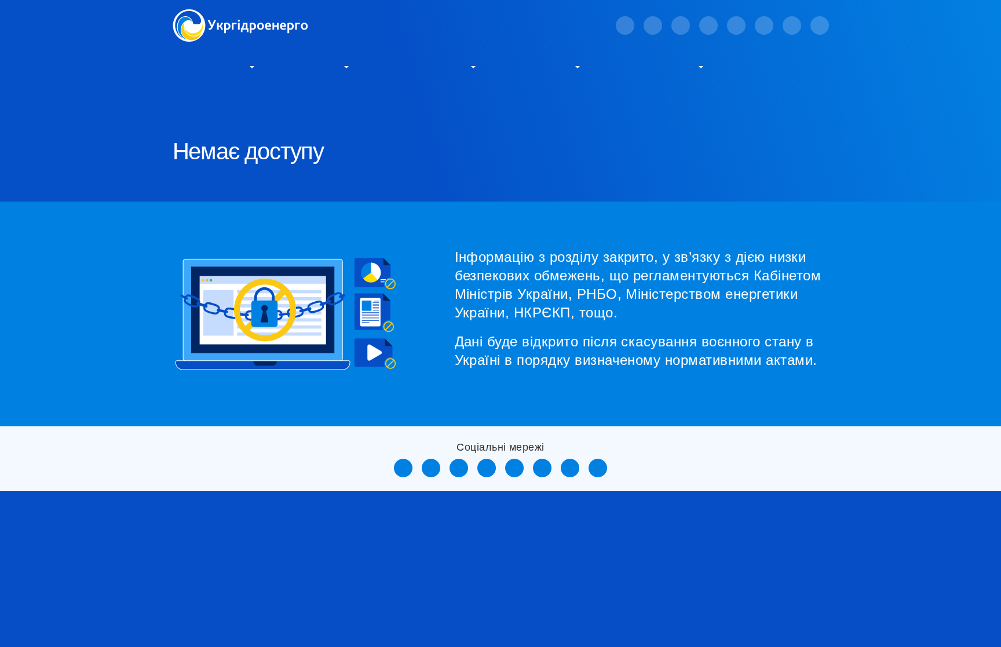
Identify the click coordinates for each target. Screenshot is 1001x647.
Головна (188, 104)
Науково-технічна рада (220, 604)
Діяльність (314, 66)
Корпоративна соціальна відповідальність (348, 563)
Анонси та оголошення (642, 549)
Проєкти (471, 586)
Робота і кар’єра (653, 66)
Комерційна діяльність (500, 549)
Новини (610, 572)
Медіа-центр (539, 66)
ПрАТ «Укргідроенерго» (258, 104)
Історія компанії (206, 549)
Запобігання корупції (497, 567)
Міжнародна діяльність (501, 604)
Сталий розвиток (424, 66)
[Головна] (240, 16)
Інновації (332, 595)
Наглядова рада (205, 586)
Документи (196, 623)
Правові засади (204, 567)
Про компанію (210, 66)
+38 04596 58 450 (788, 570)
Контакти (759, 66)
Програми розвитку (354, 614)
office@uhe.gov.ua (789, 551)
